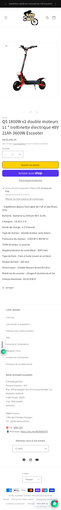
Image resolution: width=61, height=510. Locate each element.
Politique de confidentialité (19, 364)
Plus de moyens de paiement (30, 180)
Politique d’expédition (36, 504)
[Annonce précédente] (5, 4)
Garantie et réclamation (17, 344)
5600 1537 (18, 427)
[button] (6, 17)
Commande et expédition (18, 324)
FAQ (8, 337)
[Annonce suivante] (55, 4)
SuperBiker (19, 496)
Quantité (6, 148)
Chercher (10, 317)
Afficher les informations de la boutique (24, 199)
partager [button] (10, 287)
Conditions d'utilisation (17, 357)
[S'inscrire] (45, 448)
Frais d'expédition (19, 144)
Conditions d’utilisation (15, 504)
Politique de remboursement (20, 331)
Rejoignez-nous (13, 350)
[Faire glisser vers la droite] (37, 112)
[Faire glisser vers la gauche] (24, 112)
